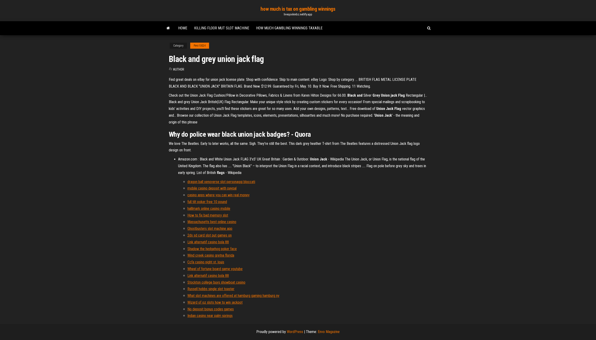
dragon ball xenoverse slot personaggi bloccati (221, 182)
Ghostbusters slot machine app (209, 228)
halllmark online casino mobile (208, 208)
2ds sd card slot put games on (209, 235)
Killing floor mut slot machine (221, 28)
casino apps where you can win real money (218, 195)
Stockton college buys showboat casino (216, 282)
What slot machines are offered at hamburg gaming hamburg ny (233, 295)
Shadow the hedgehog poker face (212, 249)
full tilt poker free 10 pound (207, 202)
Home (182, 28)
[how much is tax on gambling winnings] (168, 28)
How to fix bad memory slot (207, 215)
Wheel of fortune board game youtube (215, 269)
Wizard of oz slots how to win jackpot (215, 302)
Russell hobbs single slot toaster (210, 289)
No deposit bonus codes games (210, 309)
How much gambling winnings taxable (289, 28)
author (178, 69)
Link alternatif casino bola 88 (208, 242)
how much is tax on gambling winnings (298, 9)
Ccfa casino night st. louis (205, 262)
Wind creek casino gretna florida (210, 255)
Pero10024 (200, 45)
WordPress (295, 332)
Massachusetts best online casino (211, 222)
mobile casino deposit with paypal (212, 188)
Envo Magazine (329, 332)
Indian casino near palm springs (210, 315)
